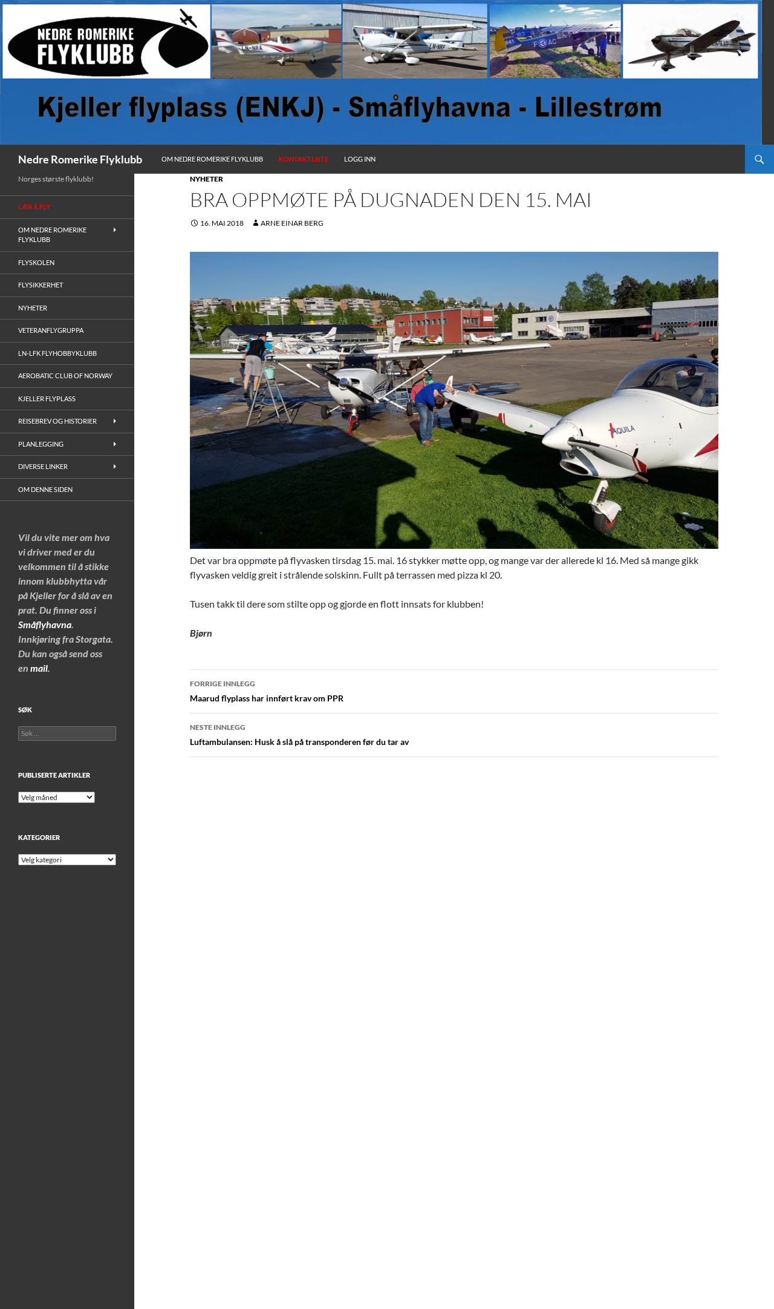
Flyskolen (36, 262)
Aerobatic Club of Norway (65, 375)
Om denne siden (45, 489)
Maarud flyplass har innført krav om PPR (266, 691)
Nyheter (206, 178)
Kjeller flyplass (47, 398)
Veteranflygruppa (50, 330)
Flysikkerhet (40, 285)
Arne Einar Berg (292, 223)
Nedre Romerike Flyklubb (80, 159)
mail (39, 668)
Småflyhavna (44, 624)
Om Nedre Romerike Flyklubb (212, 159)
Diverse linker (43, 466)
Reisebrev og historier (57, 421)
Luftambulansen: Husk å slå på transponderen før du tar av (299, 735)
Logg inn (360, 159)
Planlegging (40, 444)
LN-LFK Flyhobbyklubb (57, 353)
